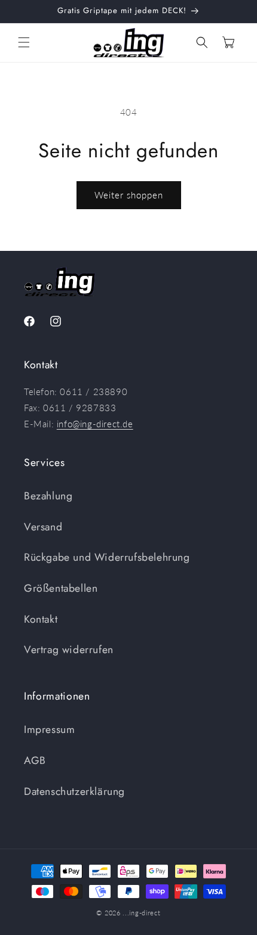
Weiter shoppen (128, 195)
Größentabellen (60, 588)
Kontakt (40, 619)
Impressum (49, 729)
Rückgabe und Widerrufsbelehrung (107, 557)
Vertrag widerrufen (69, 649)
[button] (24, 42)
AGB (35, 760)
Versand (43, 527)
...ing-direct (141, 913)
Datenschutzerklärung (74, 791)
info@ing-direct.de (95, 423)
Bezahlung (48, 496)
